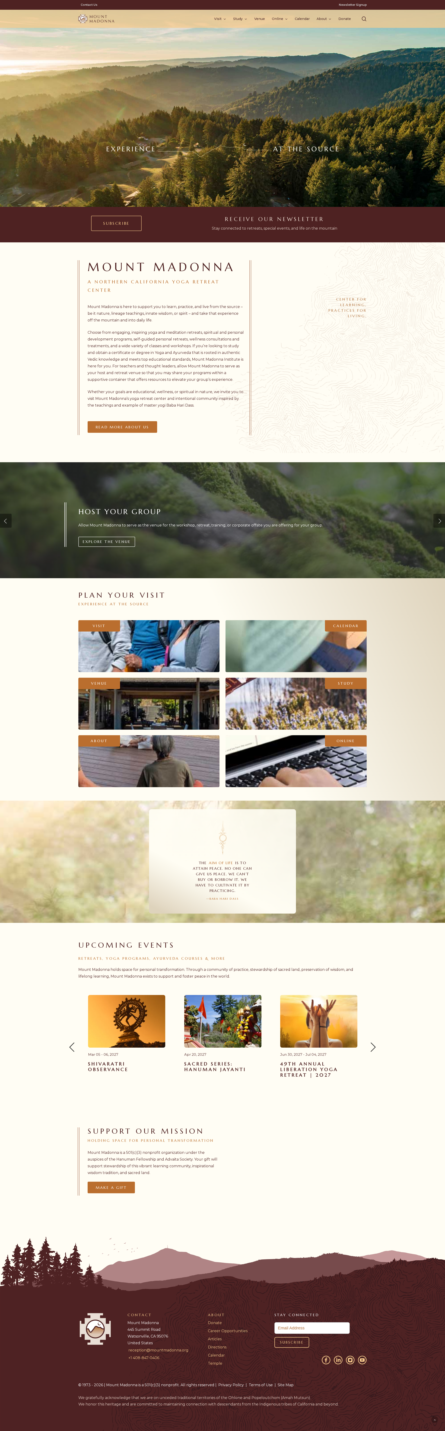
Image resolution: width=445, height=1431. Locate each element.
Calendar (216, 1355)
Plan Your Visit (103, 541)
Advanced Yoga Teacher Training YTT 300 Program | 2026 (318, 1069)
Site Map (286, 1385)
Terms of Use (261, 1385)
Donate (215, 1323)
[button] (364, 18)
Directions (217, 1347)
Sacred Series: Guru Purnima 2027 (218, 1066)
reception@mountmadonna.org (158, 1350)
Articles (215, 1339)
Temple (215, 1363)
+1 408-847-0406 (143, 1358)
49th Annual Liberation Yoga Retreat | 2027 (117, 1069)
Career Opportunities (228, 1331)
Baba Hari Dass (180, 405)
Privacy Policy (231, 1385)
